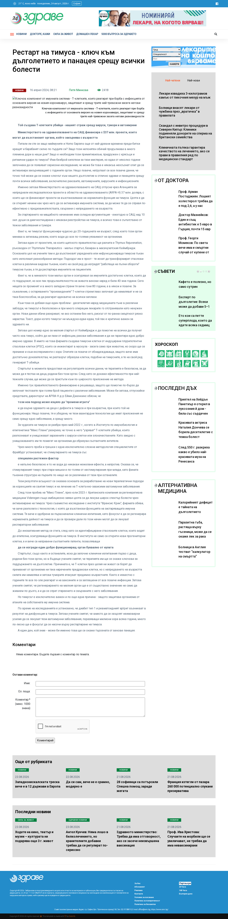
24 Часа (182, 887)
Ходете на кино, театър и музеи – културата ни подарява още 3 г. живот (34, 836)
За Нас (137, 883)
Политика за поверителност (147, 901)
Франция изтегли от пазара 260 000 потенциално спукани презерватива (190, 786)
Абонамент (139, 887)
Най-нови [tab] (193, 80)
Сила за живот (26, 820)
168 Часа (183, 890)
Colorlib (72, 916)
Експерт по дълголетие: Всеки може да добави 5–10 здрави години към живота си (195, 306)
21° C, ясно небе (26, 3)
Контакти (138, 894)
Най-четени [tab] (172, 80)
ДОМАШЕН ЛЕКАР (87, 34)
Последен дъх (177, 388)
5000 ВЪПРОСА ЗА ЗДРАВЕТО (118, 34)
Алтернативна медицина (177, 488)
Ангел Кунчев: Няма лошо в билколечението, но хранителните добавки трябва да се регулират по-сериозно (87, 841)
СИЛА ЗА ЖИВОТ (63, 34)
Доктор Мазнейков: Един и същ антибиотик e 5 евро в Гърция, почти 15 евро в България (195, 224)
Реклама (138, 890)
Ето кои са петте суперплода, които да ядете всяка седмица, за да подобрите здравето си (195, 325)
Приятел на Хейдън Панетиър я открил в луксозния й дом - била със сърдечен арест (194, 409)
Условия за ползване (144, 897)
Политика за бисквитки (145, 904)
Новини (21, 34)
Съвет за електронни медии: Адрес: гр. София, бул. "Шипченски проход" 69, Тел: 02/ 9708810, (93, 909)
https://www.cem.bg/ (159, 909)
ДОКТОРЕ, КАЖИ (40, 34)
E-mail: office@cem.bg (141, 909)
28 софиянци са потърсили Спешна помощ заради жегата (137, 786)
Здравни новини (78, 820)
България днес (186, 894)
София (76, 3)
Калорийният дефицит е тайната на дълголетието (195, 507)
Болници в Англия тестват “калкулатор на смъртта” (194, 551)
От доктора (173, 180)
